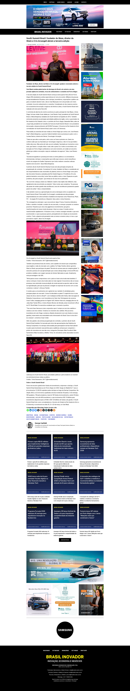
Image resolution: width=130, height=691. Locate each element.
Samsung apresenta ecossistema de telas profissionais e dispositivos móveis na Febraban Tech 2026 (90, 464)
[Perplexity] (46, 410)
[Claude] (41, 410)
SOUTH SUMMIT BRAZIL (32, 419)
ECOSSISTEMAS (44, 415)
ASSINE (76, 2)
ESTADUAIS (68, 31)
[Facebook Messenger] (35, 410)
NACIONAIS (59, 31)
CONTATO (83, 2)
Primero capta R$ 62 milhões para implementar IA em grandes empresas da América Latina (38, 464)
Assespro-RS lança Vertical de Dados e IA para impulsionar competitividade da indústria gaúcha (65, 533)
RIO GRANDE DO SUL (57, 417)
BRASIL (36, 415)
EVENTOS (52, 415)
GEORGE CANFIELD (61, 415)
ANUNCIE (69, 2)
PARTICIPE (93, 31)
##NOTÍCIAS (29, 415)
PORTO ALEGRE (46, 417)
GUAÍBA (70, 415)
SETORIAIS (85, 31)
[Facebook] (33, 410)
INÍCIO (45, 2)
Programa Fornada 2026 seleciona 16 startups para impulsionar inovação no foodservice (38, 533)
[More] (54, 410)
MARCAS (38, 417)
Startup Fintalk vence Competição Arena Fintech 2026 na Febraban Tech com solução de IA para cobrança (64, 499)
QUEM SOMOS (61, 2)
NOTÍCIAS (51, 2)
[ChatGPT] (43, 410)
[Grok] (49, 410)
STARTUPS (44, 419)
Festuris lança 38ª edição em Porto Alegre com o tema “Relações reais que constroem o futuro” (91, 533)
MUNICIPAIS (77, 31)
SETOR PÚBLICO (68, 417)
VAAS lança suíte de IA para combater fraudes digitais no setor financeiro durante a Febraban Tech (38, 499)
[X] (38, 410)
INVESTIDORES (30, 417)
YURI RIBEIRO (51, 419)
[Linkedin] (30, 410)
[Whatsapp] (28, 410)
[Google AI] (51, 410)
